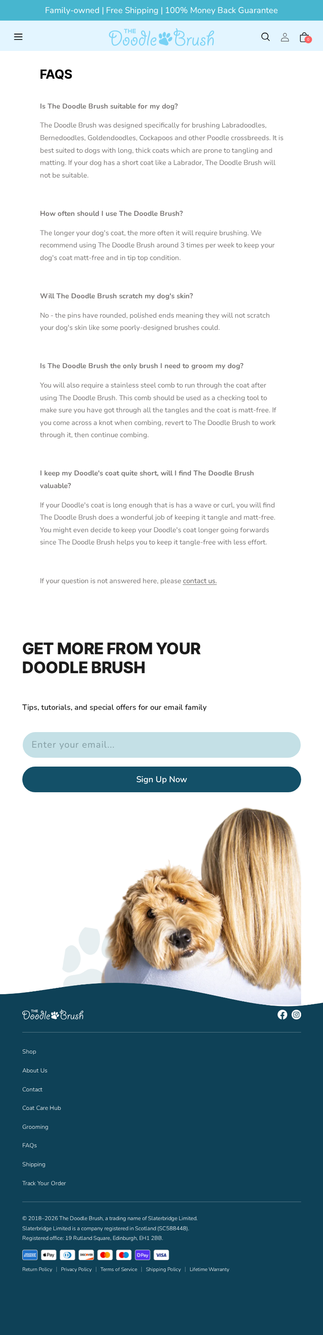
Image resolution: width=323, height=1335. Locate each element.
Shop (29, 1052)
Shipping (33, 1164)
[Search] (265, 37)
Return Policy (37, 1269)
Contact (32, 1089)
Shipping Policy (163, 1269)
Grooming (35, 1127)
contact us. (200, 581)
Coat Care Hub (41, 1108)
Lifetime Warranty (209, 1269)
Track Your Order (44, 1183)
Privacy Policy (76, 1269)
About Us (35, 1071)
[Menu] (18, 37)
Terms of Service (119, 1269)
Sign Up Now (161, 779)
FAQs (29, 1145)
